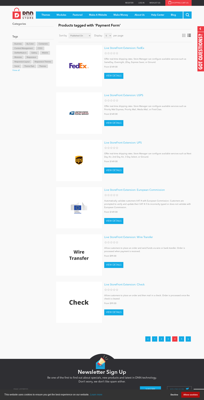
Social (16, 66)
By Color (30, 44)
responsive (31, 57)
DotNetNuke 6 (20, 53)
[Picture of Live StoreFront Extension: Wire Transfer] (79, 255)
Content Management (23, 48)
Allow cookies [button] (190, 394)
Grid (183, 35)
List (189, 35)
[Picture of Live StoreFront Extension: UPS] (79, 160)
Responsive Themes (43, 62)
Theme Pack (29, 66)
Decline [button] (174, 394)
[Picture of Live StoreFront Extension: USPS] (79, 113)
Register (129, 3)
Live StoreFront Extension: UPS (123, 142)
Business (18, 44)
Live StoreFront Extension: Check (124, 284)
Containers (43, 44)
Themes (42, 66)
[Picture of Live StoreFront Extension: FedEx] (79, 65)
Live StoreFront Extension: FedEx (124, 48)
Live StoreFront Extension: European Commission (134, 190)
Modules (18, 57)
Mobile (45, 53)
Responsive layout (22, 62)
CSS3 (40, 48)
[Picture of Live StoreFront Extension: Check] (79, 302)
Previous (148, 339)
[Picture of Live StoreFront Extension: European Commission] (79, 207)
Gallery (34, 53)
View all (16, 70)
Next (188, 339)
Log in (141, 3)
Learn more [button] (96, 394)
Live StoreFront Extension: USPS (123, 95)
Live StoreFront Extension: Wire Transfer (128, 237)
